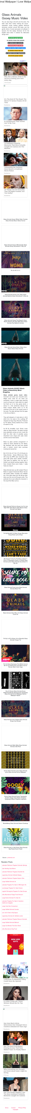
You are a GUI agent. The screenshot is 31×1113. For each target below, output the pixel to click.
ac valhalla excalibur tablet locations (15, 48)
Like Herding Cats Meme (9, 868)
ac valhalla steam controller (15, 43)
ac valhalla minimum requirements (15, 53)
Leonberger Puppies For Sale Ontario (12, 888)
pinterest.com (11, 857)
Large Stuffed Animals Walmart (10, 922)
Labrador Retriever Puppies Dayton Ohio (13, 878)
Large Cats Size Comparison (10, 906)
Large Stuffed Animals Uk (9, 881)
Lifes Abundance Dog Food (9, 929)
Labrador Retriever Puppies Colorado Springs (14, 865)
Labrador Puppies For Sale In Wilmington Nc (14, 885)
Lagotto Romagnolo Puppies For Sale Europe (14, 891)
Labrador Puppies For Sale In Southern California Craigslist (13, 902)
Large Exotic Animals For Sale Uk (11, 898)
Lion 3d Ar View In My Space (10, 912)
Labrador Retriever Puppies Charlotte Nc (13, 872)
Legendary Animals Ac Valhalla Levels (12, 916)
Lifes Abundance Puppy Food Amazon (12, 894)
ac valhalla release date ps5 (15, 50)
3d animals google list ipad (15, 45)
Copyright (15, 1109)
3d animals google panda (15, 38)
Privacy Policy (22, 1108)
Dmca (6, 1108)
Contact (13, 1108)
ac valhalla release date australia (15, 40)
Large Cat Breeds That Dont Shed (11, 925)
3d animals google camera (15, 56)
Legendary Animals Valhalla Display (11, 875)
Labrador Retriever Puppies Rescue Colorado (14, 919)
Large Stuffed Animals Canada (10, 909)
